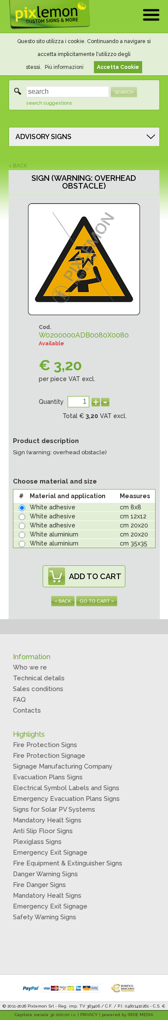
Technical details (39, 678)
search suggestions (49, 103)
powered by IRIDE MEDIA (127, 1014)
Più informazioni (64, 67)
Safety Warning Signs (44, 917)
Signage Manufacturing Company (62, 766)
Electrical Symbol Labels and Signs (66, 788)
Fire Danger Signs (39, 885)
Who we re (30, 667)
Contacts (27, 710)
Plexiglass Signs (37, 842)
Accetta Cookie (118, 67)
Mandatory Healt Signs (47, 820)
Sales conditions (38, 689)
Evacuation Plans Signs (48, 777)
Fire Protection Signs (45, 745)
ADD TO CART (95, 576)
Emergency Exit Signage (50, 852)
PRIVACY (89, 1014)
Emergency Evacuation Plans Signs (66, 799)
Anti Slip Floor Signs (43, 831)
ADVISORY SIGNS (44, 137)
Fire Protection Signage (49, 756)
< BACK (18, 166)
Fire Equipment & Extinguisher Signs (67, 863)
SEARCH (124, 92)
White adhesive (52, 507)
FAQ (19, 700)
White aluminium (54, 534)
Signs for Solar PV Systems (54, 809)
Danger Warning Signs (45, 874)
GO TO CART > (97, 601)
